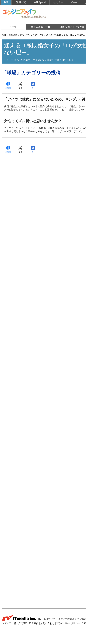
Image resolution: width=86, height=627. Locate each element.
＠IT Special (40, 2)
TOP (6, 2)
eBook (74, 2)
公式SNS (22, 623)
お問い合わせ (47, 623)
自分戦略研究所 (16, 35)
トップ (12, 27)
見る (20, 88)
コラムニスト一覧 (40, 27)
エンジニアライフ (25, 14)
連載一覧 (21, 2)
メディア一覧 (9, 623)
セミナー (58, 2)
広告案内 (34, 623)
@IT (4, 35)
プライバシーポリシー (68, 623)
